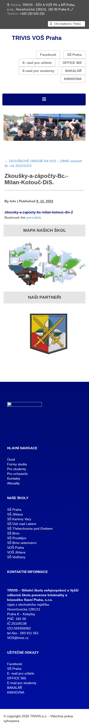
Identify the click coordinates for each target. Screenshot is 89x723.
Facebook (48, 55)
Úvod (11, 459)
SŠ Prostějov (16, 538)
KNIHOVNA (73, 79)
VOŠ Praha (15, 547)
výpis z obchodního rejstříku (28, 604)
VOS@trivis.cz (17, 638)
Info (13, 201)
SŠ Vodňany (16, 557)
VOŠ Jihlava (16, 552)
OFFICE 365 (72, 63)
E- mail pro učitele (37, 63)
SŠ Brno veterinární (22, 543)
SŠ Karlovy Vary (19, 519)
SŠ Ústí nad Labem (21, 524)
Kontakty (13, 478)
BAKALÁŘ (73, 71)
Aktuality (13, 483)
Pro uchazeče (17, 474)
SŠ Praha (74, 55)
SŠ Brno (13, 533)
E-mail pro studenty (38, 71)
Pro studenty (16, 469)
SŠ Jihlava (15, 514)
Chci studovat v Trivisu (67, 23)
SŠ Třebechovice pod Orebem (30, 528)
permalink (33, 217)
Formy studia (17, 464)
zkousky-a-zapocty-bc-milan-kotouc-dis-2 (39, 212)
